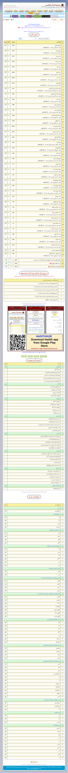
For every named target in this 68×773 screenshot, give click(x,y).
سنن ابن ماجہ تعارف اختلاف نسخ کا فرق (54, 419)
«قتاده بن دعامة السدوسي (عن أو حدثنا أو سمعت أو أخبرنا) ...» (46, 290)
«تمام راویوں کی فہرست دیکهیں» (51, 300)
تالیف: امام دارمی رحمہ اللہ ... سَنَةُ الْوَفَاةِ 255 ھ (52, 101)
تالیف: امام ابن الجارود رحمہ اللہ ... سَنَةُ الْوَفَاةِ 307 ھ (51, 177)
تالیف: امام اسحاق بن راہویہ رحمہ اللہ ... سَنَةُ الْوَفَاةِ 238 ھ (50, 209)
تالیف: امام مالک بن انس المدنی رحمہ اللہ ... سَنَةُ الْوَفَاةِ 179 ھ (49, 96)
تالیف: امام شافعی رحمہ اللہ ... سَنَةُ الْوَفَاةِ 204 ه (52, 236)
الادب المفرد (58, 153)
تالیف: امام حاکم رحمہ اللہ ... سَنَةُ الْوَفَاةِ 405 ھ (52, 118)
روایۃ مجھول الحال (57, 706)
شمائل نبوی (58, 527)
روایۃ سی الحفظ (58, 684)
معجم (59, 751)
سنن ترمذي (58, 72)
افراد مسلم (58, 604)
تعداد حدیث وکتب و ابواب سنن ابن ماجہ (54, 428)
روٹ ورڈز (42, 32)
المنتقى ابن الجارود (57, 175)
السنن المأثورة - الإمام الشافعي (55, 253)
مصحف (59, 664)
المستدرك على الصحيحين (56, 115)
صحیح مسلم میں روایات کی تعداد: (55, 390)
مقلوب (59, 668)
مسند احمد (59, 78)
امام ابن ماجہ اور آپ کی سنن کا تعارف (54, 422)
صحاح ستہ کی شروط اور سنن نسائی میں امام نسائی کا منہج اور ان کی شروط (50, 436)
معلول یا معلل (58, 642)
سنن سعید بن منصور (57, 132)
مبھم (59, 710)
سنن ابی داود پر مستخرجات (56, 402)
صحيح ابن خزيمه (57, 105)
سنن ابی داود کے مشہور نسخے (56, 407)
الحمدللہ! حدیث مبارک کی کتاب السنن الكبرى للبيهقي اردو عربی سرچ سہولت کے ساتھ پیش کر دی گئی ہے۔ (35, 28)
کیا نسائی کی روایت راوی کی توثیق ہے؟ (54, 448)
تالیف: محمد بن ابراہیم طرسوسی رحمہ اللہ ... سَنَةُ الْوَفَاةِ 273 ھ (49, 225)
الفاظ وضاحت (38, 32)
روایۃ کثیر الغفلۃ (58, 687)
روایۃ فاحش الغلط (57, 690)
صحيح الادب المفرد (57, 159)
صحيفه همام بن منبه (57, 169)
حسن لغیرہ (58, 591)
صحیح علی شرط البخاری (57, 610)
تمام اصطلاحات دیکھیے (34, 762)
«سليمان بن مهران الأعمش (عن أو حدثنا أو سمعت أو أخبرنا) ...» (45, 287)
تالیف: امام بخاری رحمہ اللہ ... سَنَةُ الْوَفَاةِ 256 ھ (52, 47)
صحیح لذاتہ (58, 581)
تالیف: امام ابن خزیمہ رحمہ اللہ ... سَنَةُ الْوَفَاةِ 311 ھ (51, 107)
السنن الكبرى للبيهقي (56, 263)
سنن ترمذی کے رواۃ (57, 463)
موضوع (59, 658)
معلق (59, 623)
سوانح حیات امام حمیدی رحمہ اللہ (55, 480)
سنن (59, 738)
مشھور (59, 556)
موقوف (59, 540)
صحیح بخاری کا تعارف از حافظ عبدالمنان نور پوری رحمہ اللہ (52, 381)
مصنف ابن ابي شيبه (57, 126)
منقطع (59, 632)
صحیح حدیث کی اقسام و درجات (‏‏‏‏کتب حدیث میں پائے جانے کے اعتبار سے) (49, 594)
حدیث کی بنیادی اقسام (56, 514)
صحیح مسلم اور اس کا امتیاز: (56, 393)
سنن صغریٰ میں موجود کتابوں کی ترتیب (54, 439)
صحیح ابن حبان (58, 110)
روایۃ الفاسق (58, 652)
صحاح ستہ (58, 732)
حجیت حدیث (30, 356)
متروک (59, 655)
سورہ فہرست (34, 32)
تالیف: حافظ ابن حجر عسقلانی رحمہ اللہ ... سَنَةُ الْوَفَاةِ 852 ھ (49, 145)
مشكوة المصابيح (58, 137)
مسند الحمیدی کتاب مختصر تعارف (55, 483)
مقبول (59, 572)
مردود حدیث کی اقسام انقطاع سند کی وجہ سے (53, 620)
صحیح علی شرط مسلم (57, 613)
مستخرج (59, 745)
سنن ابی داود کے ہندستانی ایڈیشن (55, 405)
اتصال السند (58, 722)
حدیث (59, 508)
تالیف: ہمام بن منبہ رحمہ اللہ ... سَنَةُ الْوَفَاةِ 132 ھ (52, 172)
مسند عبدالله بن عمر (57, 223)
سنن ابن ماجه (58, 62)
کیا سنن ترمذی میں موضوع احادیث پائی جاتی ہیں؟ (53, 465)
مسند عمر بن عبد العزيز (56, 229)
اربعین (59, 754)
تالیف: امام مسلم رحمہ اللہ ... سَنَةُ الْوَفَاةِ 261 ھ (52, 53)
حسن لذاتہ (58, 588)
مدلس (59, 636)
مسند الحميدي (58, 196)
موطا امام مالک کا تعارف (56, 489)
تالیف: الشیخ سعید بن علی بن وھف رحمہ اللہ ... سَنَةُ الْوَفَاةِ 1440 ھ (48, 193)
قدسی (59, 533)
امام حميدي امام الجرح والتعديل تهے (55, 477)
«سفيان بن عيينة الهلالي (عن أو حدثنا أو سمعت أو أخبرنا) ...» (46, 296)
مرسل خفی (58, 639)
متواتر (59, 549)
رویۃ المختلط (58, 694)
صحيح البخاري (58, 45)
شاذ (59, 677)
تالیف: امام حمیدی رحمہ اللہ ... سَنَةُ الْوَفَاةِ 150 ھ (52, 198)
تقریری (59, 524)
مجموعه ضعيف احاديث (56, 250)
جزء (59, 758)
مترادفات (25, 32)
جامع (59, 735)
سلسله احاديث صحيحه (56, 245)
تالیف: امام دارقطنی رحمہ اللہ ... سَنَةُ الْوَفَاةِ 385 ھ (51, 123)
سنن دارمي (59, 99)
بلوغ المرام (59, 142)
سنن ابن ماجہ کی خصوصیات (56, 431)
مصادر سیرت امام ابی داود (56, 410)
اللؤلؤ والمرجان (58, 148)
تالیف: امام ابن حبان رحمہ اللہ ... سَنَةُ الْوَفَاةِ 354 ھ (51, 112)
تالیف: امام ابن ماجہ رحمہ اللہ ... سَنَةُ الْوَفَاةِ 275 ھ (51, 64)
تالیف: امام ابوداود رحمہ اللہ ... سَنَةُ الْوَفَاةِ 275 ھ (52, 58)
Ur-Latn (54, 19)
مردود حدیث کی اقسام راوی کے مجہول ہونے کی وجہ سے (52, 700)
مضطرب (58, 697)
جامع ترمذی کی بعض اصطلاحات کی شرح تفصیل (53, 457)
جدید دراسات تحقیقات (56, 413)
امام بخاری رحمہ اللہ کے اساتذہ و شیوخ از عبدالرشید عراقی (52, 378)
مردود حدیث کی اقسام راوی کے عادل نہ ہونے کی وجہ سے (51, 645)
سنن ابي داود (58, 56)
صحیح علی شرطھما (58, 607)
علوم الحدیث (36, 356)
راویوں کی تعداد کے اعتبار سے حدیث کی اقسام (53, 546)
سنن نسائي (59, 67)
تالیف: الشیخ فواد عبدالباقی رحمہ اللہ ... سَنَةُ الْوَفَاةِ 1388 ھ (50, 150)
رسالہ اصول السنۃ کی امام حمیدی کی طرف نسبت (53, 474)
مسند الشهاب (58, 239)
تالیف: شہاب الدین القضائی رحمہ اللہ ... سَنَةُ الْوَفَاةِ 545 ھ (50, 242)
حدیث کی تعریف (57, 511)
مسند (59, 741)
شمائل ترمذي (58, 164)
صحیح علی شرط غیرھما (57, 617)
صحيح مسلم (58, 51)
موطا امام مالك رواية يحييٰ (56, 94)
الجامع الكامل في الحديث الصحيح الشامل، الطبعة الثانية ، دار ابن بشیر (47, 260)
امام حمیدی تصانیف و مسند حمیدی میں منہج (54, 471)
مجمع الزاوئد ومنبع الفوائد (55, 267)
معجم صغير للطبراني (57, 202)
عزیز (59, 562)
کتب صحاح (58, 728)
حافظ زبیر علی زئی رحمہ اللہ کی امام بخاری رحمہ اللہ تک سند (52, 376)
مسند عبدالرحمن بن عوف (56, 218)
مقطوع (59, 543)
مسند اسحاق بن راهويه (56, 207)
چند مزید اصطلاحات (57, 713)
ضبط (59, 719)
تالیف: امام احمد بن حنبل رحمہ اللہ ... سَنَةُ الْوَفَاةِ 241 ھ (50, 80)
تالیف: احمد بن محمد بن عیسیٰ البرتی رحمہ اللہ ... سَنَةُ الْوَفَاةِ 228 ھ (48, 220)
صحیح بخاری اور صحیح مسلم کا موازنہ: (55, 396)
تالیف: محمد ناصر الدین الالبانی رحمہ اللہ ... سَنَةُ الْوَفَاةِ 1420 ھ (49, 161)
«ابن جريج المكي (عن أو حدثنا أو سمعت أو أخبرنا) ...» (47, 293)
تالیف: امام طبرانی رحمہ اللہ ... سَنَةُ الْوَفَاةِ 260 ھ (52, 204)
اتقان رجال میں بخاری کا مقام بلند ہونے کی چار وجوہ (52, 373)
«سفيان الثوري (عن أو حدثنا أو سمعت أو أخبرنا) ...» (48, 283)
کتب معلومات (24, 356)
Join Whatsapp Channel (34, 24)
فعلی (59, 521)
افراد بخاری (58, 600)
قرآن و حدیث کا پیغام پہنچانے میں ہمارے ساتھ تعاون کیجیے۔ (34, 26)
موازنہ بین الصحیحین (57, 370)
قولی (59, 517)
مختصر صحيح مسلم (57, 186)
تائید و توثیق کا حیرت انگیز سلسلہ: (55, 387)
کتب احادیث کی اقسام (57, 725)
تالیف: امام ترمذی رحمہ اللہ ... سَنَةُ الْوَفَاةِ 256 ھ (52, 74)
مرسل (59, 626)
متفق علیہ (58, 597)
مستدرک (58, 748)
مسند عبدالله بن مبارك (56, 212)
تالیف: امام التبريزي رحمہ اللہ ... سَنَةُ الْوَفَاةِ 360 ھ (51, 139)
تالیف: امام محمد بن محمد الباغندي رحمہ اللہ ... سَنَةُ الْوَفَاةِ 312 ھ (49, 231)
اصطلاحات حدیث (43, 356)
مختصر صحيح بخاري (57, 180)
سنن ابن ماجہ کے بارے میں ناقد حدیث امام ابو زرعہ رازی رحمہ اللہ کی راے (49, 425)
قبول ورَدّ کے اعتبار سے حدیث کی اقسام (54, 569)
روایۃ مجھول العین (57, 703)
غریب (59, 566)
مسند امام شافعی (57, 234)
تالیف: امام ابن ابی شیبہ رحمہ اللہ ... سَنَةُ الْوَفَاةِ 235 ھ (51, 128)
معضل (59, 629)
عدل (59, 716)
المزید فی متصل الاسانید (57, 674)
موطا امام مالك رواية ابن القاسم (55, 89)
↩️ (3, 19)
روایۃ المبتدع (58, 648)
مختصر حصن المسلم (57, 191)
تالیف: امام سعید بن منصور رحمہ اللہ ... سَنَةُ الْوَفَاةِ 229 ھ (50, 134)
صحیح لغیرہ (58, 584)
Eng (61, 19)
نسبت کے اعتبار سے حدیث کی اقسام (54, 530)
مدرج (59, 671)
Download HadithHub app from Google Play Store (34, 352)
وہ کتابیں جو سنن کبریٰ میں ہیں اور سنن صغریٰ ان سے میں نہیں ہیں (50, 445)
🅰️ (7, 19)
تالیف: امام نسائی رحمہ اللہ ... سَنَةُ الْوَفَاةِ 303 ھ (52, 69)
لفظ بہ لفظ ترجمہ (29, 32)
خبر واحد (59, 552)
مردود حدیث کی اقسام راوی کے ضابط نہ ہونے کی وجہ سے (51, 661)
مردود (59, 575)
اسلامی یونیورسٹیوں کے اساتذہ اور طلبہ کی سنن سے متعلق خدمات (50, 454)
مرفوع (59, 537)
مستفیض (58, 559)
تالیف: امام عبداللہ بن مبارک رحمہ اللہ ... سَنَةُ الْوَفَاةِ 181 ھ (50, 215)
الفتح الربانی (58, 83)
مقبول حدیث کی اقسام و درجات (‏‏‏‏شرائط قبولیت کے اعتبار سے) (51, 578)
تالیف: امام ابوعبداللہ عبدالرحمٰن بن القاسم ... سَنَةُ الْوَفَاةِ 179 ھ (49, 91)
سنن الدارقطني (58, 121)
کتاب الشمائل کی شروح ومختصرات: (54, 460)
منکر (59, 681)
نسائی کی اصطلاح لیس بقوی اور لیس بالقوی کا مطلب (52, 442)
